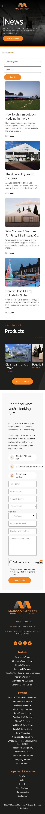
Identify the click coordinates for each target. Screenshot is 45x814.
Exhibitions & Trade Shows (22, 725)
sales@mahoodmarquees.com (30, 466)
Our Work (22, 776)
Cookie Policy (22, 808)
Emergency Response (22, 760)
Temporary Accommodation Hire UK (22, 697)
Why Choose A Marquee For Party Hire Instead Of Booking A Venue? (21, 235)
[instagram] (20, 643)
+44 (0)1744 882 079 (23, 622)
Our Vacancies (23, 792)
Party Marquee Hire (22, 705)
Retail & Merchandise (22, 713)
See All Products (22, 381)
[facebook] (25, 643)
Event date (12, 512)
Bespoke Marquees (22, 752)
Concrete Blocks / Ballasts (22, 685)
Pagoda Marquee (22, 665)
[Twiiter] (30, 643)
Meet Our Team (22, 788)
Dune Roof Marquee (22, 669)
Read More (9, 136)
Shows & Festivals (22, 721)
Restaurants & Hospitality (22, 748)
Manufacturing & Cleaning (22, 681)
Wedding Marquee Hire (22, 709)
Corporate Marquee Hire (22, 737)
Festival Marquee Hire (22, 701)
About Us (22, 784)
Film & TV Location (22, 733)
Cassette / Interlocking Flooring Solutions (22, 673)
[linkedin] (15, 643)
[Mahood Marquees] (22, 6)
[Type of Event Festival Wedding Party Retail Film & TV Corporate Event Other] (22, 506)
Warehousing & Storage (22, 717)
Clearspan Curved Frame (22, 661)
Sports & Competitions (22, 729)
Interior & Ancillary (22, 677)
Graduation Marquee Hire (22, 756)
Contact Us (22, 796)
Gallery (22, 780)
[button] (2, 6)
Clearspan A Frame (22, 657)
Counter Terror (22, 763)
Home (4, 53)
